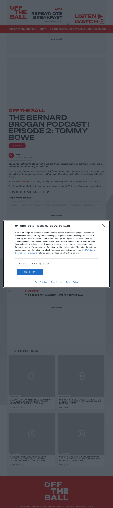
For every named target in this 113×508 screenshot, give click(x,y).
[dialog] (56, 254)
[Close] (104, 226)
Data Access (56, 282)
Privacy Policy (72, 282)
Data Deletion (41, 282)
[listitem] (56, 263)
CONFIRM (29, 272)
